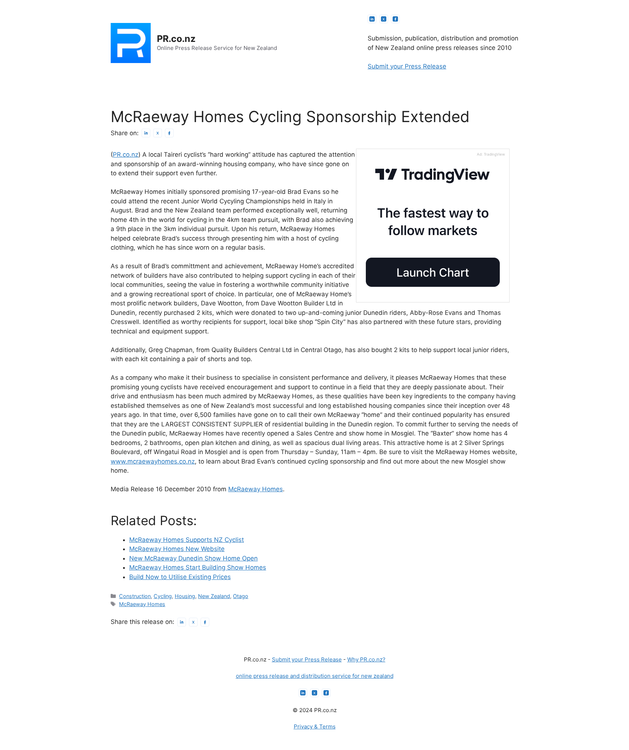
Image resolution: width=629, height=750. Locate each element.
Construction (135, 596)
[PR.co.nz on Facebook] (395, 19)
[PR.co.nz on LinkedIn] (372, 19)
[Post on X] (157, 133)
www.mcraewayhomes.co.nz (153, 461)
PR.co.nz (176, 38)
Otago (240, 596)
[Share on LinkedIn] (146, 133)
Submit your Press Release (407, 66)
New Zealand (214, 596)
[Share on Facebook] (169, 133)
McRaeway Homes (255, 489)
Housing (185, 596)
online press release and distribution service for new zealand (314, 675)
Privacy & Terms (315, 726)
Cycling (163, 596)
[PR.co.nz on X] (383, 19)
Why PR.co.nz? (366, 659)
